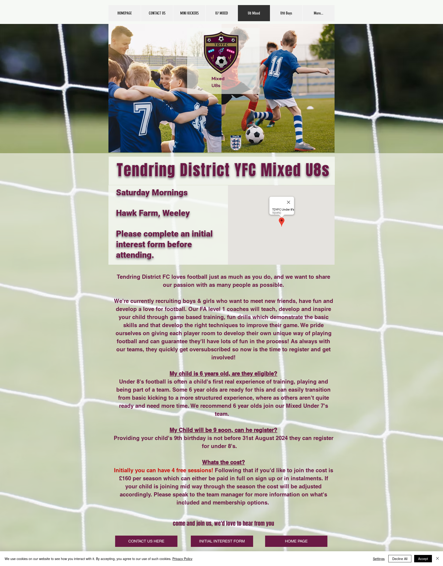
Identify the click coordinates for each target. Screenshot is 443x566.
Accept (423, 558)
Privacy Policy (182, 558)
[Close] (437, 558)
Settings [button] (379, 558)
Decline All (399, 558)
